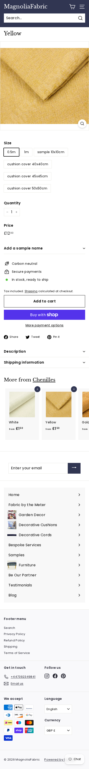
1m (26, 152)
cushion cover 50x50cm (27, 188)
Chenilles (44, 380)
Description (15, 351)
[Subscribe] (74, 468)
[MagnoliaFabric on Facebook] (55, 676)
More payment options (45, 325)
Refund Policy (14, 640)
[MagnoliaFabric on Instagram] (46, 676)
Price (8, 225)
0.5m (11, 152)
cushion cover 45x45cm (27, 176)
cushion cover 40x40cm (27, 164)
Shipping (31, 291)
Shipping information (24, 362)
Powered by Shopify (59, 759)
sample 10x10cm (50, 152)
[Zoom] (82, 123)
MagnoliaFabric (25, 6)
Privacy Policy (14, 634)
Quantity (12, 203)
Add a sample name (23, 248)
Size (7, 143)
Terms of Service (17, 653)
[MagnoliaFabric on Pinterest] (63, 676)
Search (9, 628)
